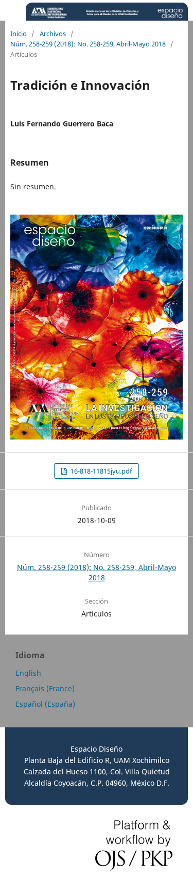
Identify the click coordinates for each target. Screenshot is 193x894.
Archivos (53, 33)
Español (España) (45, 704)
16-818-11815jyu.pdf (100, 471)
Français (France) (45, 688)
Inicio (18, 33)
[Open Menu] (10, 10)
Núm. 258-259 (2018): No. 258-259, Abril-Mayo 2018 (88, 43)
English (28, 673)
